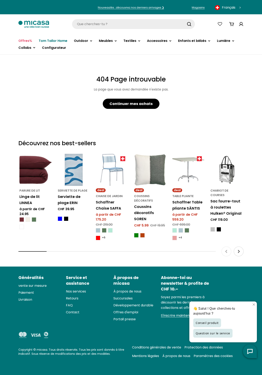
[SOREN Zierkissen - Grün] (136, 235)
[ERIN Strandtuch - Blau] (60, 219)
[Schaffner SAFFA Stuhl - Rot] (98, 238)
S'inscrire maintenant (178, 315)
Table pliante (183, 196)
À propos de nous (176, 356)
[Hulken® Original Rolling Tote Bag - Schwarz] (219, 229)
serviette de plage (72, 191)
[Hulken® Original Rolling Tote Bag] (226, 170)
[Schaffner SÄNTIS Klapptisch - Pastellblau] (180, 230)
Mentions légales (145, 356)
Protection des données (203, 347)
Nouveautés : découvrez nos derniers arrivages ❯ (131, 7)
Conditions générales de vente (156, 347)
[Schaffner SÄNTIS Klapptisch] (188, 170)
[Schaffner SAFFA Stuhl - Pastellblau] (98, 230)
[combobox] (228, 7)
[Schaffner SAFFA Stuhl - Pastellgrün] (110, 230)
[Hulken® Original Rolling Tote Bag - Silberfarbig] (212, 229)
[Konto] (241, 24)
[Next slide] (239, 251)
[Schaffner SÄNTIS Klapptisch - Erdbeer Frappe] (174, 238)
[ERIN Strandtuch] (74, 170)
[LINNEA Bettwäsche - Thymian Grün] (34, 219)
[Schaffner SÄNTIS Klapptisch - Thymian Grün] (187, 230)
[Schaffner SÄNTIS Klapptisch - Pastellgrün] (174, 230)
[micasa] (33, 24)
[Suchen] (189, 24)
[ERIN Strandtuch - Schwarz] (66, 219)
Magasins (198, 7)
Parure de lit (29, 191)
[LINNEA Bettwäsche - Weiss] (21, 227)
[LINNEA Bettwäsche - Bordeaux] (21, 219)
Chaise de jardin (109, 196)
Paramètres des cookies (213, 356)
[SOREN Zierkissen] (150, 170)
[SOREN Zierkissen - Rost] (142, 235)
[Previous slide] (226, 251)
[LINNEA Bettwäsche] (35, 170)
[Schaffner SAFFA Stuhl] (112, 170)
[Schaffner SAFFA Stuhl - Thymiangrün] (104, 230)
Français (228, 7)
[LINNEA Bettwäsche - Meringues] (28, 219)
